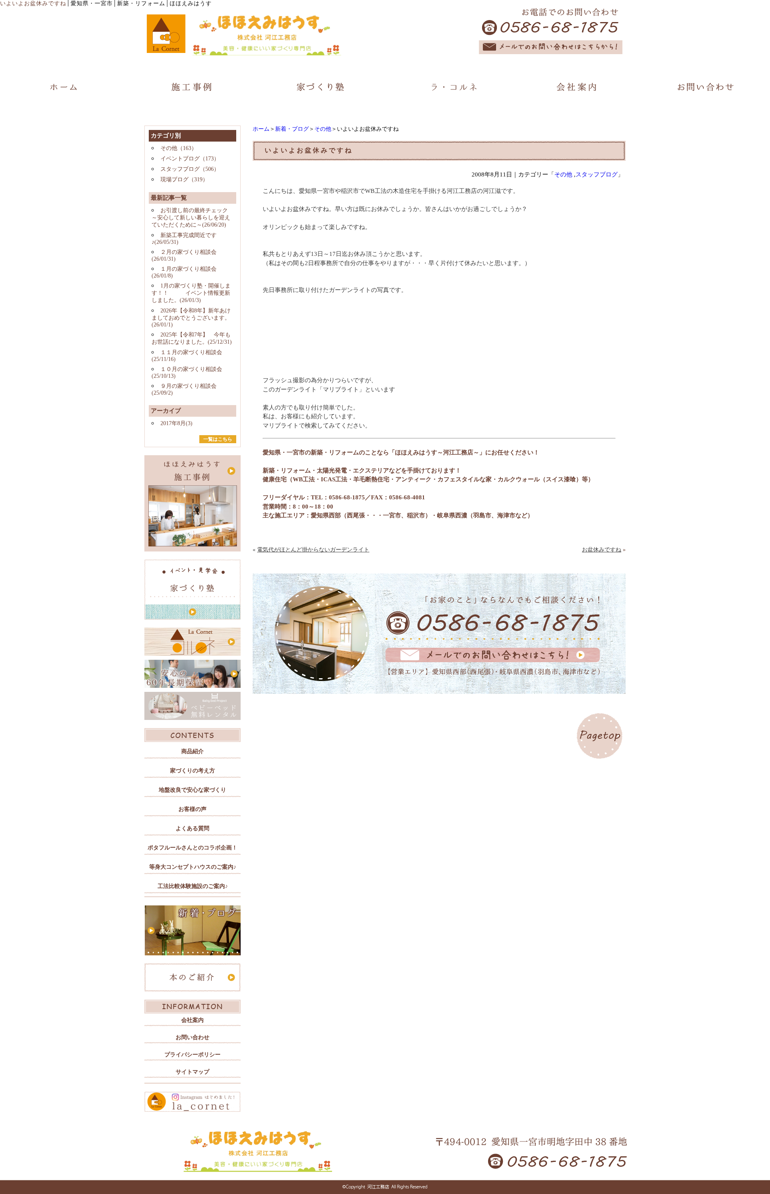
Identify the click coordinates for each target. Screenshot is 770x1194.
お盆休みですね (601, 550)
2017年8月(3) (176, 423)
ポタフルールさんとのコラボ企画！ (192, 848)
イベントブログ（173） (189, 159)
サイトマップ (192, 1072)
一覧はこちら (217, 439)
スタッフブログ (596, 174)
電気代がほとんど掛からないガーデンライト (313, 550)
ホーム (261, 129)
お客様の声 (192, 809)
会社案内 (192, 1020)
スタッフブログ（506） (189, 169)
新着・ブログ (292, 129)
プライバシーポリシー (192, 1055)
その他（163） (178, 148)
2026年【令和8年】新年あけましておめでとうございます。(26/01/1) (191, 318)
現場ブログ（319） (184, 179)
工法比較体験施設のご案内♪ (193, 886)
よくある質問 (192, 828)
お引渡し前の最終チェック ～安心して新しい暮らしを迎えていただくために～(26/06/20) (191, 217)
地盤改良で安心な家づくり (192, 790)
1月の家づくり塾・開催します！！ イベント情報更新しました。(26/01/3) (191, 293)
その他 (322, 129)
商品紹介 (192, 751)
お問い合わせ (192, 1037)
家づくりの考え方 (192, 771)
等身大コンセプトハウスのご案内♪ (192, 867)
